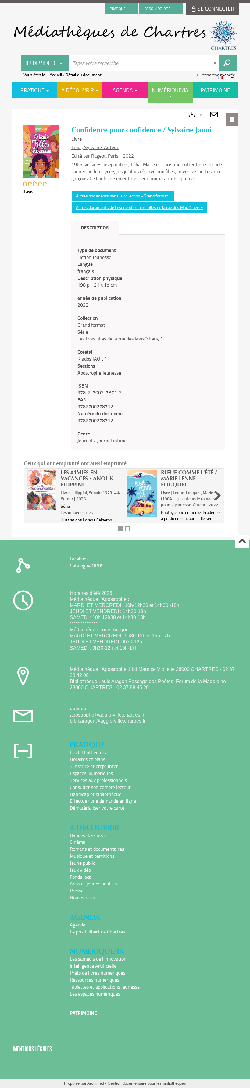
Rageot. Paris (104, 155)
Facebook (79, 558)
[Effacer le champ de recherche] (215, 63)
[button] (41, 151)
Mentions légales (32, 1049)
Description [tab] (95, 227)
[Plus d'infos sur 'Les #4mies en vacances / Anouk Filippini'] (41, 490)
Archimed (95, 1083)
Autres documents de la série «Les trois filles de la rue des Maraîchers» (139, 207)
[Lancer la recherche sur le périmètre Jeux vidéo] (228, 63)
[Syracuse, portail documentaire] (125, 35)
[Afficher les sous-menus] (131, 8)
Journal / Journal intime (102, 440)
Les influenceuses (77, 512)
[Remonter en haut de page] (242, 541)
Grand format (91, 325)
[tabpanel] (125, 323)
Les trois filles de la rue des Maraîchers (117, 338)
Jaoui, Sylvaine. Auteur (95, 147)
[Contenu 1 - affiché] (120, 528)
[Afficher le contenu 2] (127, 528)
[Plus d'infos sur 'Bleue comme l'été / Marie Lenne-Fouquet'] (142, 493)
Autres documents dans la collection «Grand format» (123, 196)
